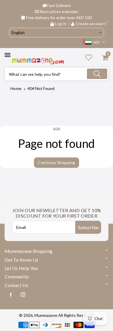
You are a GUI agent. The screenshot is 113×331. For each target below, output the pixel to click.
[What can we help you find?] (97, 74)
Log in (60, 23)
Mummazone (45, 315)
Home (15, 88)
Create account (90, 23)
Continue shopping (56, 162)
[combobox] (56, 73)
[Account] (88, 57)
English (18, 32)
